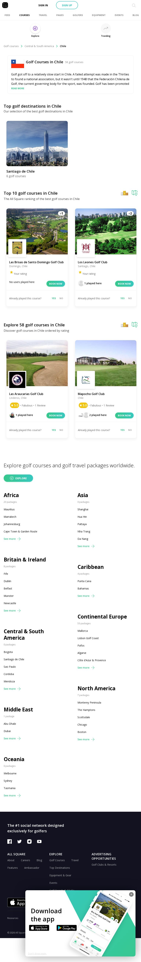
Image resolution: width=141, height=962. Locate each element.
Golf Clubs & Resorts (104, 864)
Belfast (8, 588)
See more (10, 539)
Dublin (7, 581)
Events (53, 883)
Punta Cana (84, 581)
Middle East (18, 709)
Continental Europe (102, 616)
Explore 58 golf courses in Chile (34, 324)
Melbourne (10, 773)
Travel (75, 860)
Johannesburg (12, 524)
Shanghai (82, 509)
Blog (39, 860)
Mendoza (9, 681)
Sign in (43, 5)
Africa (11, 495)
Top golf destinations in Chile (32, 106)
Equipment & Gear (60, 875)
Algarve (81, 653)
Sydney (8, 780)
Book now (55, 283)
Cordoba (9, 674)
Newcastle (10, 603)
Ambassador (31, 867)
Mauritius (9, 509)
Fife (6, 573)
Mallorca (82, 631)
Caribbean (90, 567)
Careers (25, 860)
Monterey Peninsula (89, 702)
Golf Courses (57, 860)
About (11, 860)
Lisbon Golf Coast (88, 638)
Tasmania (9, 788)
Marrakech (10, 516)
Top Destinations (59, 867)
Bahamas (83, 588)
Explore (21, 478)
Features (12, 867)
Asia (82, 495)
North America (96, 688)
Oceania (14, 759)
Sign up (67, 5)
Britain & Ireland (25, 559)
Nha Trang (83, 531)
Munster (9, 596)
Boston (81, 732)
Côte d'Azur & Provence (91, 660)
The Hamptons (86, 710)
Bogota (8, 652)
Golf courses (11, 46)
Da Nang (82, 539)
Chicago (82, 724)
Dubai (7, 731)
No (61, 298)
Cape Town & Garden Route (20, 531)
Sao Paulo (10, 666)
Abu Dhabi (10, 723)
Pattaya (82, 524)
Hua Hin (82, 516)
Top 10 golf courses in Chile (31, 193)
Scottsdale (83, 717)
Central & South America (39, 46)
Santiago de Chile (14, 659)
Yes (54, 298)
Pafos (80, 645)
